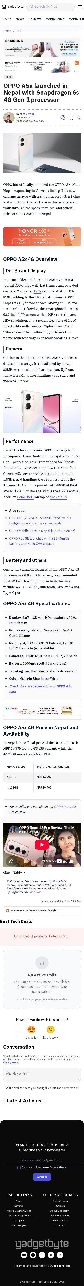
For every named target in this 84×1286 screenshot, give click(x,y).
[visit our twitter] (51, 1255)
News (20, 19)
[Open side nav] (79, 6)
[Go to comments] (63, 117)
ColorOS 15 (25, 497)
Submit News (60, 1201)
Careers (60, 1206)
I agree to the (44, 1168)
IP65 (37, 291)
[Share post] (79, 118)
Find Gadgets (19, 1225)
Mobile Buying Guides (19, 1211)
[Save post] (71, 118)
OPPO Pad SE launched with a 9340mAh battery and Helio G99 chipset (39, 541)
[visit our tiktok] (60, 1255)
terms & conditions (54, 1167)
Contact (60, 1225)
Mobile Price (55, 19)
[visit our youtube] (24, 1255)
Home (7, 19)
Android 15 (58, 497)
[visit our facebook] (42, 1255)
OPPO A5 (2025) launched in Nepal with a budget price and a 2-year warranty (40, 521)
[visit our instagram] (33, 1255)
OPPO (20, 31)
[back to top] (77, 1277)
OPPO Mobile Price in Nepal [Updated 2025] (42, 531)
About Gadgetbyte (60, 1211)
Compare (19, 1220)
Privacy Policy (10, 1063)
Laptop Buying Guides (19, 1216)
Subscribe (42, 1177)
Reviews (35, 19)
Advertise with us (60, 1216)
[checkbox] (19, 1167)
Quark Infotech (60, 1266)
